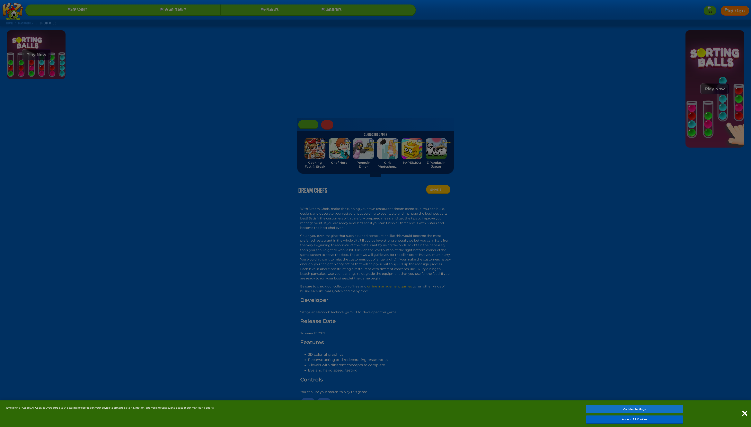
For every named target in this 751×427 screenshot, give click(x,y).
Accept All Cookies (634, 419)
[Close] (744, 413)
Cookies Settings (634, 409)
